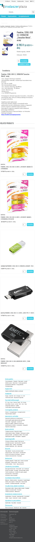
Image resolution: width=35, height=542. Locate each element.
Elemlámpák (26, 468)
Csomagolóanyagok (13, 412)
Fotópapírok (15, 381)
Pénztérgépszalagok (9, 386)
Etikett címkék (15, 383)
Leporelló (25, 381)
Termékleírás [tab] (6, 70)
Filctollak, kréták (17, 460)
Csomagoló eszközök (21, 412)
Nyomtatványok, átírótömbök (10, 384)
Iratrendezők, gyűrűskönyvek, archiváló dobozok (14, 418)
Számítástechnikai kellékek (12, 478)
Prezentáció (19, 489)
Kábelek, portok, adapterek (10, 481)
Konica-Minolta (7, 404)
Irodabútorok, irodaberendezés (13, 494)
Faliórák (6, 498)
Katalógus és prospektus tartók (10, 489)
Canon (8, 402)
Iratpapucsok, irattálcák (9, 423)
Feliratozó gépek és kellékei (10, 433)
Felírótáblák (18, 433)
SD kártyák (18, 395)
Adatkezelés (20, 1)
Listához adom (24, 64)
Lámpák (19, 498)
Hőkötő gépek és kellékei (24, 433)
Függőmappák (13, 421)
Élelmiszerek (8, 505)
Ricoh (20, 404)
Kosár (27, 1)
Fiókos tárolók (7, 421)
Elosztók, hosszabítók (9, 470)
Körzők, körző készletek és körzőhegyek (12, 454)
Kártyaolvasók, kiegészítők (18, 397)
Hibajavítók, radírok (8, 444)
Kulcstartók (19, 502)
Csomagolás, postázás (11, 410)
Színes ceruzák (21, 462)
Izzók (23, 468)
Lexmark (16, 404)
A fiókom (7, 1)
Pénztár (14, 1)
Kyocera (12, 404)
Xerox (23, 404)
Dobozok (7, 412)
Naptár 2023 (8, 389)
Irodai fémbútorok (8, 496)
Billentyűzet (7, 480)
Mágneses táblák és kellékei (19, 488)
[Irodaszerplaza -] (13, 6)
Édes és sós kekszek (9, 507)
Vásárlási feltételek (23, 19)
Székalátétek (24, 498)
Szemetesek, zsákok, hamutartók (11, 475)
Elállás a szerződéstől (4, 523)
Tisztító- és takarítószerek (9, 472)
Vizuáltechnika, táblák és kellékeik (14, 486)
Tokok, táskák (22, 483)
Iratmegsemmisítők (8, 434)
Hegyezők (22, 454)
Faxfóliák (17, 405)
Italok (21, 507)
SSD (15, 395)
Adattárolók (7, 26)
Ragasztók (23, 442)
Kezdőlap (2, 26)
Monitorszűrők (18, 481)
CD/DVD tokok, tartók (9, 397)
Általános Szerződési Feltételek (3, 516)
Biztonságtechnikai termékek (10, 468)
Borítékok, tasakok (8, 383)
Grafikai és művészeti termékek (11, 455)
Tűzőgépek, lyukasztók (9, 431)
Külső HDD (11, 395)
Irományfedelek (19, 425)
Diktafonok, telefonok (13, 480)
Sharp (25, 404)
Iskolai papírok (7, 462)
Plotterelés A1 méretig (8, 19)
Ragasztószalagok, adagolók (10, 413)
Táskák (14, 464)
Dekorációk (14, 496)
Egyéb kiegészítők (20, 496)
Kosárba (24, 61)
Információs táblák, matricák (24, 470)
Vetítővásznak (17, 491)
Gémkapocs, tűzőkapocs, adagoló (11, 441)
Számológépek (18, 436)
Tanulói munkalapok (8, 464)
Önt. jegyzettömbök (19, 384)
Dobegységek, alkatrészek (10, 405)
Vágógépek (23, 436)
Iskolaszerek (8, 458)
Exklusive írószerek (8, 452)
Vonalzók (14, 444)
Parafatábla (27, 488)
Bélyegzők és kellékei (18, 431)
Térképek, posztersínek (9, 491)
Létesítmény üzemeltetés (12, 466)
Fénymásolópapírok (8, 381)
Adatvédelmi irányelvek (3, 519)
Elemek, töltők (18, 468)
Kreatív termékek (14, 462)
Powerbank (7, 483)
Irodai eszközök (9, 429)
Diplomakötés (12, 16)
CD (21, 395)
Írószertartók (19, 455)
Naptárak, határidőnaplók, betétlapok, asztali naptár (14, 391)
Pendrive (13, 26)
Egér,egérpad (20, 480)
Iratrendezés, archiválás (11, 416)
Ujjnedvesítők (19, 446)
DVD (24, 395)
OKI (21, 402)
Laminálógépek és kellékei (17, 434)
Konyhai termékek (8, 473)
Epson (11, 402)
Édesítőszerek (16, 507)
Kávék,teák (24, 507)
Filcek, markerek (16, 452)
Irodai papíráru (9, 379)
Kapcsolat (4, 23)
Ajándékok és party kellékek (13, 500)
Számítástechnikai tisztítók (14, 483)
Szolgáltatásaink (24, 16)
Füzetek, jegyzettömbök (22, 383)
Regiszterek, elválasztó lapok (10, 426)
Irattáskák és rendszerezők (19, 423)
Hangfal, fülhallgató (26, 480)
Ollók (16, 446)
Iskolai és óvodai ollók (24, 460)
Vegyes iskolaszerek (20, 464)
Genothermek (19, 421)
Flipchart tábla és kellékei (9, 488)
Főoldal (3, 16)
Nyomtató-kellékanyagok (12, 400)
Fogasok (10, 498)
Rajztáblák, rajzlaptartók (9, 460)
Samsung (15, 402)
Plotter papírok (20, 381)
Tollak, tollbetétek (8, 451)
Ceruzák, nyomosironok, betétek (17, 451)
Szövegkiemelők (23, 452)
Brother (19, 402)
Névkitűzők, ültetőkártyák (9, 446)
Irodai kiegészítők (10, 439)
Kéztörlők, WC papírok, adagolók (21, 472)
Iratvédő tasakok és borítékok (10, 425)
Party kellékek (13, 502)
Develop (24, 402)
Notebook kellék (24, 481)
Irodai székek (15, 498)
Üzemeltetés (16, 470)
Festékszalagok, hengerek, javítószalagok (12, 407)
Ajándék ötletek (8, 502)
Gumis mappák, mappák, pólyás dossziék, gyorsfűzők (15, 420)
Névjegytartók (25, 425)
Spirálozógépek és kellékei (10, 436)
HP (5, 402)
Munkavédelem (15, 473)
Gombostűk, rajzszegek (9, 442)
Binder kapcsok (21, 441)
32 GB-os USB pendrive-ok (22, 26)
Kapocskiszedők (18, 442)
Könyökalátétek (19, 444)
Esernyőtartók (26, 496)
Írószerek (7, 448)
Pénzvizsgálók (25, 434)
